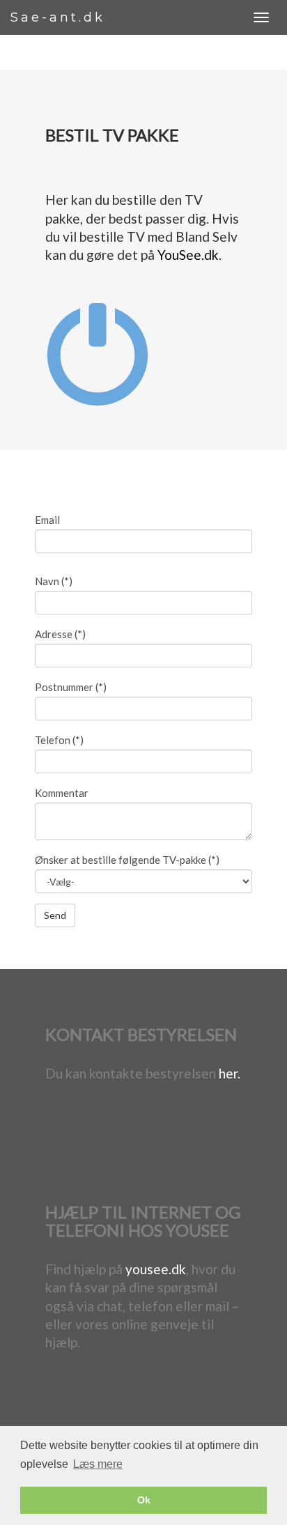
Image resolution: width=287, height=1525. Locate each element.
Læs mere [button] (98, 1464)
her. (229, 1073)
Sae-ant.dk (57, 17)
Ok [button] (143, 1499)
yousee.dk (155, 1269)
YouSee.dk (188, 255)
